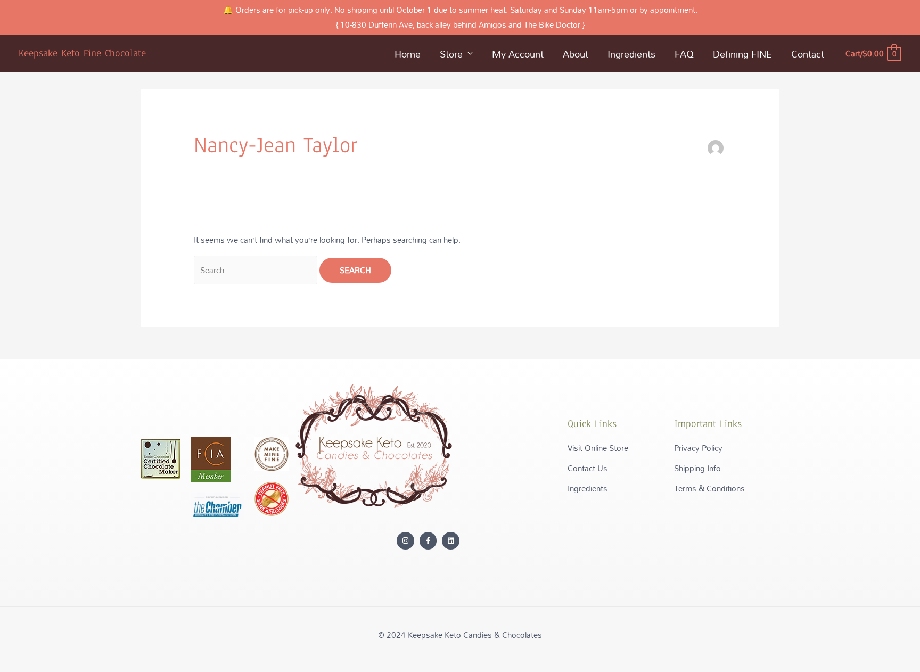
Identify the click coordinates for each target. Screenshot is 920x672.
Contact (807, 53)
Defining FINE (742, 53)
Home (408, 53)
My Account (518, 53)
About (575, 53)
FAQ (684, 53)
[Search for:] (256, 270)
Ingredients (631, 53)
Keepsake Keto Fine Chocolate (82, 53)
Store (451, 53)
